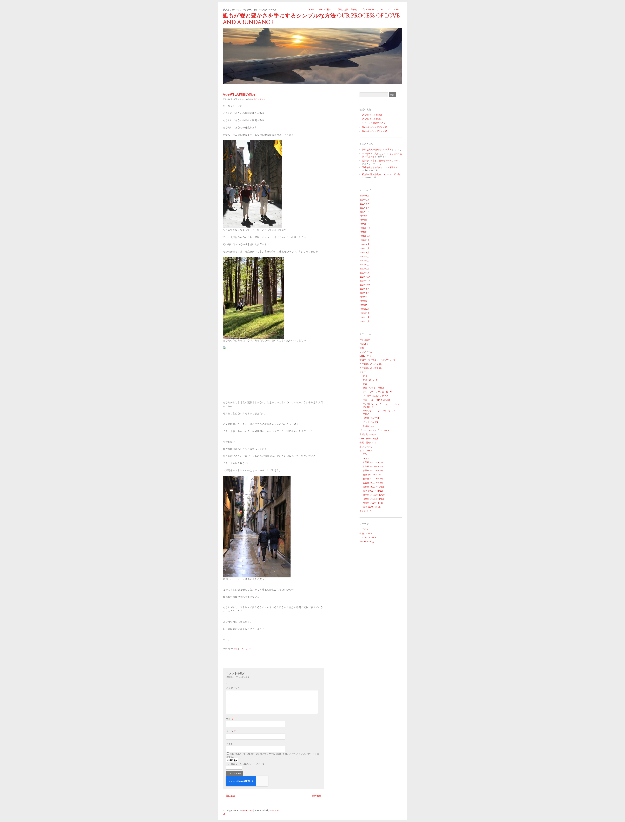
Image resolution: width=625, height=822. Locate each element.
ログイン (364, 529)
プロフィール (393, 9)
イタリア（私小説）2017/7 (375, 396)
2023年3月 (364, 216)
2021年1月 (364, 321)
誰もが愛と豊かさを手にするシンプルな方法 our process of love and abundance (311, 19)
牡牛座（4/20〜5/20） (373, 466)
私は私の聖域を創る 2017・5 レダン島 (381, 174)
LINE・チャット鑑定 (369, 438)
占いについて (366, 446)
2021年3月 (364, 313)
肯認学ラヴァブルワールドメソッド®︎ (377, 360)
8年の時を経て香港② (372, 115)
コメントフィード (368, 537)
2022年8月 (364, 244)
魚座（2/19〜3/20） (372, 507)
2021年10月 (365, 285)
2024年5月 (364, 195)
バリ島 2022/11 (371, 418)
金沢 (365, 376)
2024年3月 (364, 200)
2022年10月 (365, 236)
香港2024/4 (368, 426)
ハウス (366, 458)
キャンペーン (366, 511)
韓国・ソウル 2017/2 (373, 388)
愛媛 (365, 384)
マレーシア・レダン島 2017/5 (378, 392)
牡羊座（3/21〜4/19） (373, 462)
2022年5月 (364, 256)
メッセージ (232, 688)
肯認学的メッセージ (369, 434)
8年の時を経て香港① (372, 119)
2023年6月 (364, 204)
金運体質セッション (369, 442)
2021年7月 (364, 297)
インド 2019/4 (370, 422)
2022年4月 (364, 260)
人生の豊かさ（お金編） (371, 364)
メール (231, 731)
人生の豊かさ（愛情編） (371, 368)
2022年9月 (364, 240)
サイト (229, 743)
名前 (230, 718)
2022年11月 (365, 232)
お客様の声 (365, 340)
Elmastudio (275, 810)
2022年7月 (364, 248)
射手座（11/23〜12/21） (374, 495)
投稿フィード (366, 533)
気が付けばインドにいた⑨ (374, 131)
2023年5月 (364, 208)
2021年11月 (365, 281)
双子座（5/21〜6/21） (373, 470)
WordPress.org (367, 541)
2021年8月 (364, 293)
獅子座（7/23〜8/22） (373, 478)
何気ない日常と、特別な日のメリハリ (380, 160)
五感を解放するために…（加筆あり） (380, 167)
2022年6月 (364, 252)
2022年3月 (364, 264)
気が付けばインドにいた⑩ (374, 127)
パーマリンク (245, 649)
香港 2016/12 (370, 380)
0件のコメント (258, 99)
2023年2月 (364, 220)
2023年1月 (364, 224)
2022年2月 (364, 268)
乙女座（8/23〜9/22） (373, 482)
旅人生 (363, 372)
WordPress (247, 810)
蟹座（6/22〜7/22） (372, 474)
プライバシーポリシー (372, 9)
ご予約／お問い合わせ (346, 9)
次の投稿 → (318, 795)
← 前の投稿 (229, 795)
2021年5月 (364, 305)
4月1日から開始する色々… (375, 123)
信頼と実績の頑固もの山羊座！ (377, 149)
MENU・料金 (325, 9)
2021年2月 (364, 317)
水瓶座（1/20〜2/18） (373, 503)
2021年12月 (365, 277)
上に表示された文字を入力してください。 (247, 764)
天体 (365, 454)
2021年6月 (364, 301)
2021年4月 (364, 309)
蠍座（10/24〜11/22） (373, 491)
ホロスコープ (366, 450)
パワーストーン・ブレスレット (374, 430)
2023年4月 (364, 212)
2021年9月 (364, 289)
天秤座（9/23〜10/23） (374, 487)
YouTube (364, 344)
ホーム (311, 9)
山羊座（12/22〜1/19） (374, 499)
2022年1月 (364, 273)
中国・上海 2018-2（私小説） (378, 400)
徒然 (235, 649)
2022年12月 (365, 228)
